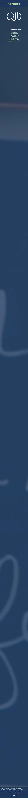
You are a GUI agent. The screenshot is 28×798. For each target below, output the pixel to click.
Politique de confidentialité (15, 792)
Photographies (14, 38)
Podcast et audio (14, 39)
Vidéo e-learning (14, 35)
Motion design (14, 33)
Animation (14, 36)
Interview (14, 32)
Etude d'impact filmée (14, 41)
